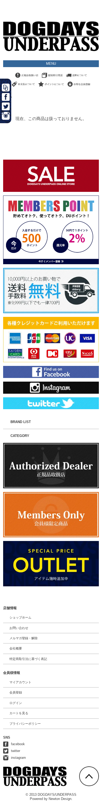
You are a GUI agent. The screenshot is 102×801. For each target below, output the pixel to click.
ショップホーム (20, 617)
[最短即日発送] (52, 78)
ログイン (15, 703)
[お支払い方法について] (23, 87)
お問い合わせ (18, 628)
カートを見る (18, 713)
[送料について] (76, 78)
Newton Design (60, 799)
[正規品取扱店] (26, 78)
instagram (18, 758)
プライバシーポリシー (25, 724)
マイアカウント (20, 682)
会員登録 (15, 692)
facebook (18, 744)
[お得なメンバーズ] (79, 87)
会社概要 (15, 648)
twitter (15, 751)
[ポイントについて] (51, 87)
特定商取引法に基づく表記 (28, 659)
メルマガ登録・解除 (23, 638)
